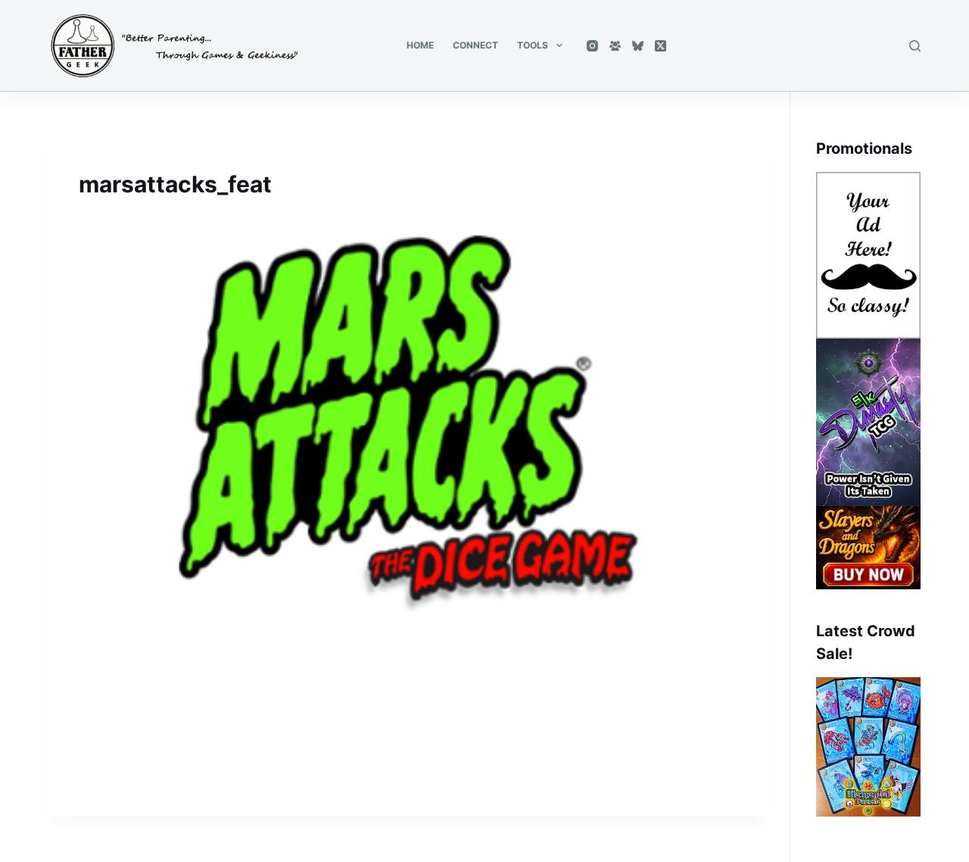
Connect (475, 45)
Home (420, 45)
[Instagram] (592, 46)
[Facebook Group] (615, 46)
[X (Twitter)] (660, 46)
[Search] (915, 46)
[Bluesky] (637, 46)
